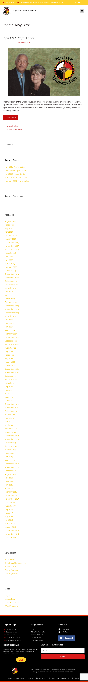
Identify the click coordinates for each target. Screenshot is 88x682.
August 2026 (10, 221)
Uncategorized (11, 573)
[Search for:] (44, 144)
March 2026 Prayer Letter (16, 177)
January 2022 (10, 365)
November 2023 (12, 309)
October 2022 (11, 341)
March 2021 (10, 397)
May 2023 (9, 327)
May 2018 (9, 485)
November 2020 (12, 407)
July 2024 (9, 291)
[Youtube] (79, 2)
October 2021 (10, 376)
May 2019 (9, 457)
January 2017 (10, 527)
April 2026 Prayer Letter (15, 174)
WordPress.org (11, 606)
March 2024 (10, 299)
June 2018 (9, 481)
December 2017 (12, 495)
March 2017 (10, 523)
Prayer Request (11, 570)
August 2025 (10, 253)
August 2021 (10, 383)
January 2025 (10, 270)
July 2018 (9, 478)
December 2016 (12, 530)
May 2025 (9, 260)
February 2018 (11, 492)
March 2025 (10, 263)
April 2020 (9, 425)
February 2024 (11, 302)
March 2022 (10, 362)
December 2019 (12, 435)
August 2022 (10, 348)
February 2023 (11, 334)
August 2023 (10, 316)
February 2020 (11, 428)
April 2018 (9, 488)
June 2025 (9, 256)
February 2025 (11, 267)
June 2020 (9, 418)
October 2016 (10, 537)
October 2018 (10, 471)
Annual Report (11, 559)
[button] (82, 11)
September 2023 (12, 313)
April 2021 (9, 393)
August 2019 (10, 450)
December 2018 (12, 464)
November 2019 (12, 439)
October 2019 (10, 442)
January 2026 (10, 239)
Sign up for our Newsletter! (25, 11)
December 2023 (12, 306)
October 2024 (11, 281)
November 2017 (12, 499)
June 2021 (9, 390)
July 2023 (9, 320)
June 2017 (9, 513)
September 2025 (12, 249)
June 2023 (9, 323)
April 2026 (9, 232)
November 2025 (12, 246)
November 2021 (12, 372)
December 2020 (12, 404)
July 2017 (9, 509)
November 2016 (12, 534)
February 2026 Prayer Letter (17, 181)
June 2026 (9, 225)
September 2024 (12, 284)
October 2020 (11, 411)
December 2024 (12, 274)
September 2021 (12, 379)
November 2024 (12, 277)
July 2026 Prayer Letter (15, 167)
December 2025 (12, 242)
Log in (7, 595)
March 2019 (10, 460)
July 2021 (9, 386)
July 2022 (9, 351)
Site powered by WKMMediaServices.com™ (64, 678)
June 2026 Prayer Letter (15, 170)
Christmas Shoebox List (15, 563)
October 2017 (10, 502)
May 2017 (9, 516)
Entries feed (10, 599)
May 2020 (9, 421)
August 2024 (10, 288)
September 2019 (12, 446)
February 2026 (11, 235)
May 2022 (9, 358)
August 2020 (10, 414)
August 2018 (10, 474)
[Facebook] (75, 2)
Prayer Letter (12, 126)
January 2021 (10, 400)
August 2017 (10, 506)
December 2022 (12, 337)
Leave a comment (14, 129)
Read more (11, 117)
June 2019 (9, 453)
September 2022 (12, 344)
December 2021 (12, 369)
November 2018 (12, 467)
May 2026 (9, 228)
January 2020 (10, 432)
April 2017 (9, 520)
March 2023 (10, 330)
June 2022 (9, 355)
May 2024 (9, 295)
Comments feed (12, 602)
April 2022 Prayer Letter (18, 38)
